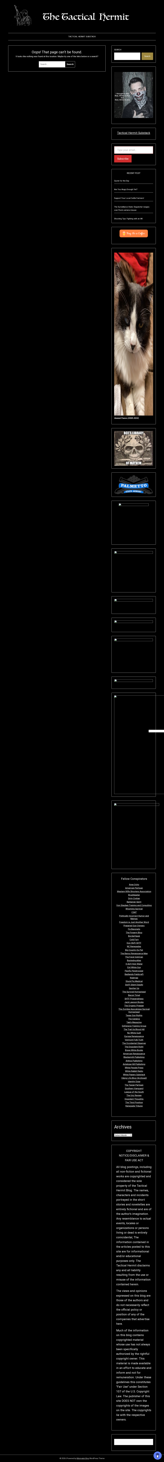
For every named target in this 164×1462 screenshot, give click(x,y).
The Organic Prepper (134, 1005)
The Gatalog (134, 1019)
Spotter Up (134, 988)
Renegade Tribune (134, 1106)
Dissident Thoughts (134, 1099)
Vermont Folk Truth (134, 1039)
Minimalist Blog (83, 1458)
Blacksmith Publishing (134, 1057)
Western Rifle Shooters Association (134, 891)
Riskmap (134, 977)
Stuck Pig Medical (134, 981)
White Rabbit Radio (134, 1071)
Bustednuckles (134, 960)
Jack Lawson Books (134, 1002)
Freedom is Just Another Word (134, 922)
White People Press (134, 1067)
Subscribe (123, 158)
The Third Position (134, 1102)
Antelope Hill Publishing (134, 1064)
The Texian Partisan (134, 1085)
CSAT (134, 912)
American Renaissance (134, 1053)
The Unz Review (134, 1095)
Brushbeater (134, 895)
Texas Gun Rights (134, 1015)
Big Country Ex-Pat (134, 950)
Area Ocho (134, 884)
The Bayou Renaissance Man (134, 953)
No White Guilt (134, 1033)
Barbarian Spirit (134, 902)
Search (117, 50)
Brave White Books (134, 1050)
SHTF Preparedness (134, 998)
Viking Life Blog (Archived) (134, 1078)
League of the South (134, 1092)
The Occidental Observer (134, 1043)
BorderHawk (134, 936)
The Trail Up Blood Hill (134, 1029)
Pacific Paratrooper (134, 971)
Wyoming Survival (134, 909)
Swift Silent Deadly (134, 984)
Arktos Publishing (134, 1060)
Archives (123, 1127)
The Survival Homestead (134, 991)
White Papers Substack (134, 1074)
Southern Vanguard (134, 1088)
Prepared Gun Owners (134, 925)
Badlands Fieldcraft (134, 974)
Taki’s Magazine (134, 1022)
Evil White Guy (134, 967)
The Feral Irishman (134, 957)
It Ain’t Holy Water (134, 964)
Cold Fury (134, 939)
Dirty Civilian (134, 898)
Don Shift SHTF (134, 943)
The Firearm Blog (134, 932)
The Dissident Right (134, 1046)
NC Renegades (134, 946)
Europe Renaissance (134, 1036)
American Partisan (134, 888)
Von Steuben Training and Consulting (134, 905)
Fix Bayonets (134, 929)
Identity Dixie (134, 1081)
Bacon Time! (134, 995)
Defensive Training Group (134, 1026)
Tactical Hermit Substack (82, 36)
